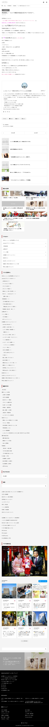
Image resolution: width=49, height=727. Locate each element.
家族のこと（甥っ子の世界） (8, 291)
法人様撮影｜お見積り (7, 463)
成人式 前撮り (5, 360)
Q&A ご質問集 (5, 443)
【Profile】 (4, 389)
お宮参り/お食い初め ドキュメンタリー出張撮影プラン (12, 491)
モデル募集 (5, 316)
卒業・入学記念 (5, 504)
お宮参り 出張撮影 (6, 394)
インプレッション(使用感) (8, 344)
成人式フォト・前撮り (7, 399)
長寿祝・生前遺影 (5, 509)
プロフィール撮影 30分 (7, 402)
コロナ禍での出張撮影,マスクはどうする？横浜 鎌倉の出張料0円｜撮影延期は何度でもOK (34, 702)
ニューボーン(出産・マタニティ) (9, 337)
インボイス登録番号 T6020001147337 (9, 520)
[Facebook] (7, 111)
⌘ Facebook (4, 530)
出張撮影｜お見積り (7, 458)
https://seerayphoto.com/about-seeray (11, 109)
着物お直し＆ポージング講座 (9, 306)
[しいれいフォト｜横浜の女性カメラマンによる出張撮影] (5, 2)
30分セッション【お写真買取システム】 (11, 240)
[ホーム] (2, 5)
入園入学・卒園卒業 (7, 412)
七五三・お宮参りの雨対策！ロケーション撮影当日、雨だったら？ (12, 699)
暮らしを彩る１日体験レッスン (8, 74)
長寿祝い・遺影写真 (7, 407)
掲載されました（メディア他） (9, 362)
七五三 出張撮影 (6, 349)
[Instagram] (3, 111)
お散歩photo (5, 281)
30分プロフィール (28, 711)
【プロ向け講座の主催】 (7, 450)
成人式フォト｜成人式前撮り (7, 496)
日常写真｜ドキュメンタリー (8, 367)
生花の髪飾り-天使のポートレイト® (10, 425)
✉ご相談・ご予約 (5, 455)
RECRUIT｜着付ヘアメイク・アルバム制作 (10, 522)
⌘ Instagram (4, 533)
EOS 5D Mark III (7, 126)
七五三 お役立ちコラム (7, 352)
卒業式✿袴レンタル (6, 427)
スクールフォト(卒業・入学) (8, 334)
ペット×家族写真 (6, 339)
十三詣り (4, 355)
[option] (12, 661)
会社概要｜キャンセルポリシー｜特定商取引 (10, 517)
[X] (5, 111)
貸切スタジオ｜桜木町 (29, 715)
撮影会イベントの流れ (7, 440)
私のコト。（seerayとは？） (8, 293)
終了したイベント (6, 319)
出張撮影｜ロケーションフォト (9, 254)
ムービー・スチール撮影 (7, 342)
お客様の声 (5, 249)
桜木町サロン (5, 257)
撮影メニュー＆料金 (6, 392)
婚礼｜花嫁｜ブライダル (7, 357)
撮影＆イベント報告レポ (7, 365)
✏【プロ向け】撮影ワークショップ (9, 525)
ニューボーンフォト (6, 501)
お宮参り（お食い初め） (7, 327)
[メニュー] (46, 2)
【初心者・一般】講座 (7, 448)
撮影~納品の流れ (5, 435)
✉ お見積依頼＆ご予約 (6, 538)
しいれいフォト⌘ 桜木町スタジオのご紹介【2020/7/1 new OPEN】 (16, 432)
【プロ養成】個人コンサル (8, 301)
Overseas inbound (28, 717)
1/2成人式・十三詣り (5, 718)
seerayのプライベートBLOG (8, 243)
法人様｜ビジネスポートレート (9, 260)
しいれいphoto (19, 37)
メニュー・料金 (6, 347)
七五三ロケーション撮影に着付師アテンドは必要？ (34, 698)
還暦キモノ (5, 332)
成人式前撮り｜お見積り (7, 461)
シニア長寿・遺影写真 (29, 713)
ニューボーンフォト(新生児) (8, 415)
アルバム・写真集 (6, 422)
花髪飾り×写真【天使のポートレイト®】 (11, 263)
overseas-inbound (6, 324)
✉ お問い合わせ (5, 535)
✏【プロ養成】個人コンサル (7, 527)
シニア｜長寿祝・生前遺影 (8, 329)
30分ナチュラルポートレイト (7, 512)
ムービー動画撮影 (6, 430)
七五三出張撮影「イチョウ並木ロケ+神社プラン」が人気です (12, 701)
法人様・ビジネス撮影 (7, 404)
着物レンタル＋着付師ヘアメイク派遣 (10, 420)
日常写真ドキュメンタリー (7, 499)
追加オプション (5, 417)
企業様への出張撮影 (5, 715)
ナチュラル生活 (6, 286)
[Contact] (9, 111)
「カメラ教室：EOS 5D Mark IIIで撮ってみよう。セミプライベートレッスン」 (18, 20)
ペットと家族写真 (5, 507)
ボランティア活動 (6, 288)
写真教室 (11, 126)
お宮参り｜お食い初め (5, 711)
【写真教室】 (5, 10)
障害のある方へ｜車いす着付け (9, 370)
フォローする (43, 581)
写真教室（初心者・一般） (8, 309)
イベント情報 (5, 252)
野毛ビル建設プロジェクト (8, 266)
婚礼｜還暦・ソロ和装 (7, 410)
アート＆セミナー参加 (7, 283)
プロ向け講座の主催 (7, 304)
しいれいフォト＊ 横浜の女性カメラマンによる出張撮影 (17, 90)
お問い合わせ (5, 466)
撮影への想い (6, 296)
